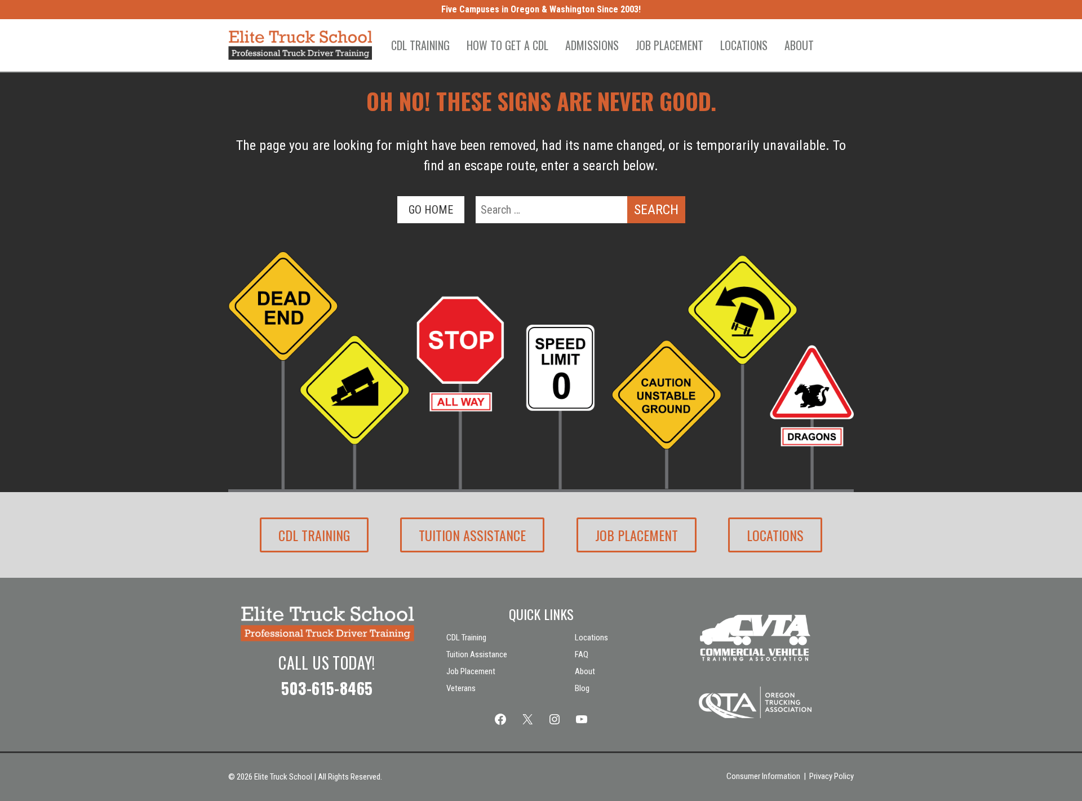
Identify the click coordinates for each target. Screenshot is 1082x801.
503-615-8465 (327, 688)
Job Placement (669, 45)
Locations (744, 45)
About (799, 45)
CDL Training (420, 45)
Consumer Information (763, 776)
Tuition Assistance (472, 535)
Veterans (461, 688)
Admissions (592, 45)
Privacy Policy (831, 776)
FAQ (581, 654)
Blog (582, 688)
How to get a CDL (507, 45)
